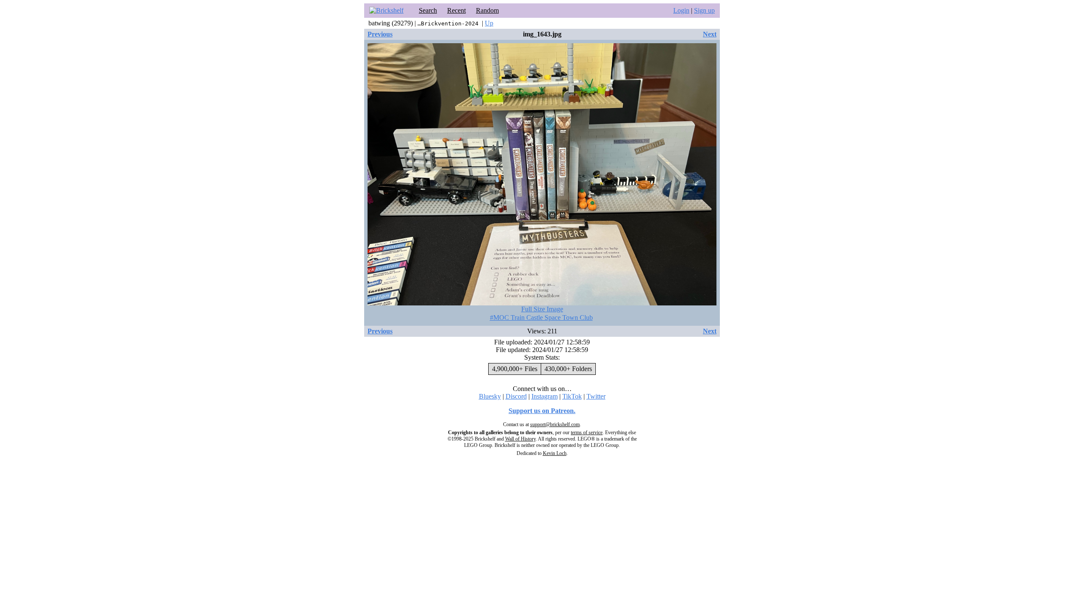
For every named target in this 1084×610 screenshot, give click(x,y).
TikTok (572, 396)
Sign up (704, 10)
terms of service (587, 432)
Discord (516, 396)
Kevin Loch (555, 453)
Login (681, 10)
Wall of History (520, 439)
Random (487, 10)
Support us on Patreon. (542, 410)
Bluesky (490, 396)
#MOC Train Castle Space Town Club (541, 317)
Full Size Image (542, 309)
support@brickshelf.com (555, 424)
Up (489, 23)
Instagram (544, 396)
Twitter (596, 396)
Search (428, 10)
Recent (456, 10)
